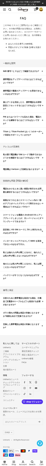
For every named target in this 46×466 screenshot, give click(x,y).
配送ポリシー (9, 391)
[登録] (39, 422)
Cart (41, 464)
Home (4, 464)
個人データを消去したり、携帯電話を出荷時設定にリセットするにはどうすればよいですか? (22, 105)
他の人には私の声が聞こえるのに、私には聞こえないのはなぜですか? (22, 265)
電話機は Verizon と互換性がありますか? (21, 169)
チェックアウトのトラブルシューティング (11, 384)
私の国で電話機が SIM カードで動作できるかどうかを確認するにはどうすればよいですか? (22, 157)
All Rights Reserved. (21, 440)
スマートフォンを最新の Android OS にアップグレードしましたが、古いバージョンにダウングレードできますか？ (22, 218)
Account (23, 464)
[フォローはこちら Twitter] (30, 382)
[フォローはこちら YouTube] (36, 388)
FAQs (24, 362)
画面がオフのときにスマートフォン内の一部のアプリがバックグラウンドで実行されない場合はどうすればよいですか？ (22, 203)
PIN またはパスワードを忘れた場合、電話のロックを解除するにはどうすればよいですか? (22, 120)
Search (32, 464)
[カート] (35, 9)
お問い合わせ (9, 31)
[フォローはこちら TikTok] (24, 394)
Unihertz (7, 347)
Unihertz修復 (27, 358)
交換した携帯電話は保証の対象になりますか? (21, 326)
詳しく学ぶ (32, 4)
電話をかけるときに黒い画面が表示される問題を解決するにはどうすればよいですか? (22, 190)
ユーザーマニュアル (30, 347)
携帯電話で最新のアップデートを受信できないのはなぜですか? (22, 92)
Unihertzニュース (11, 379)
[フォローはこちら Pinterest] (30, 388)
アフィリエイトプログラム (11, 355)
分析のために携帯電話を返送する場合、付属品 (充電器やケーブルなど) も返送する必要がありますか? (22, 301)
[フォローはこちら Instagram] (24, 388)
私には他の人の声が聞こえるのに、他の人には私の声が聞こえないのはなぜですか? (22, 254)
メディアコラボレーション (11, 361)
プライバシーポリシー (11, 395)
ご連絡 (6, 351)
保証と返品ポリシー (30, 355)
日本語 (7, 432)
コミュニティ (9, 400)
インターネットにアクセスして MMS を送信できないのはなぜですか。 (22, 243)
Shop (14, 464)
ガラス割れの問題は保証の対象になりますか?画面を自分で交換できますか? (21, 314)
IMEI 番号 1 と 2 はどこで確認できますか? (21, 71)
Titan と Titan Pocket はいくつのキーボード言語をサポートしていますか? (22, 133)
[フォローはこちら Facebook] (24, 382)
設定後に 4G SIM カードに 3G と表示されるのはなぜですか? (22, 231)
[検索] (9, 9)
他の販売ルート (9, 369)
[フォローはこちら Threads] (36, 382)
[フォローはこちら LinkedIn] (30, 394)
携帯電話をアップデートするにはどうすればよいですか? (22, 81)
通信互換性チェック (30, 351)
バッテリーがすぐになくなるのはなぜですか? (21, 277)
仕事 (5, 366)
